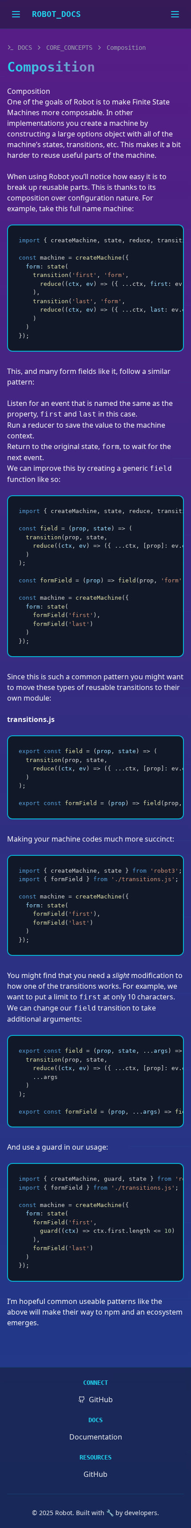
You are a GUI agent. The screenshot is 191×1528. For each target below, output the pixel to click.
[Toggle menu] (175, 14)
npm (112, 1312)
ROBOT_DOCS (56, 14)
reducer (41, 425)
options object (101, 134)
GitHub (95, 1474)
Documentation (95, 1437)
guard (52, 1147)
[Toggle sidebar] (16, 14)
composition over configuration (60, 198)
